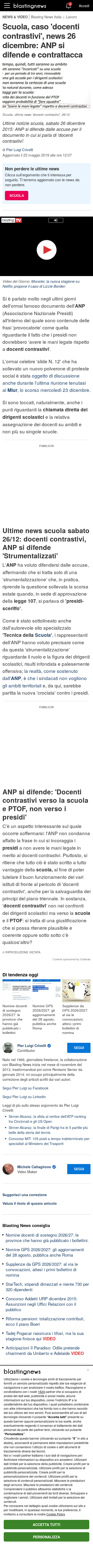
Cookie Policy (55, 1514)
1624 (41, 1391)
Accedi (84, 5)
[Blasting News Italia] (29, 6)
